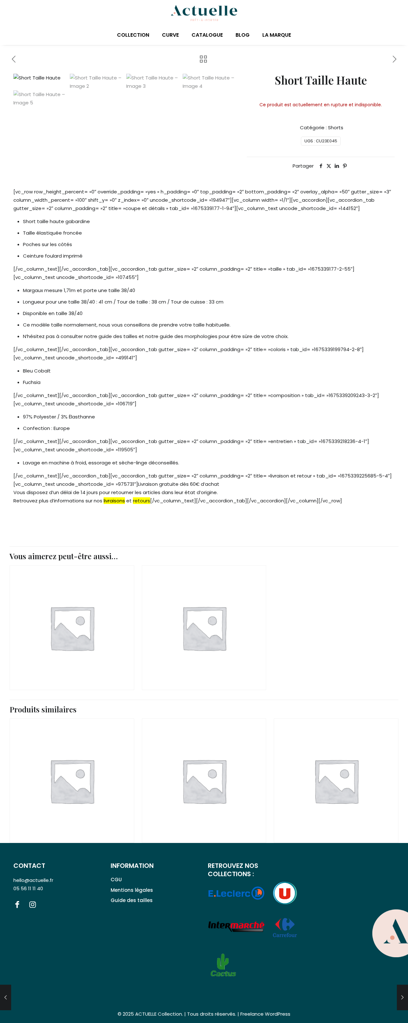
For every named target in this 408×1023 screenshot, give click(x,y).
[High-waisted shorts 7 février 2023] (402, 997)
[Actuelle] (204, 13)
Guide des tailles (132, 900)
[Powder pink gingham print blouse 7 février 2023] (5, 997)
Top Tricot (39, 660)
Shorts (335, 127)
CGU (116, 879)
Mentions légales (132, 890)
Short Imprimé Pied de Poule (330, 813)
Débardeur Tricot (182, 660)
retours (141, 500)
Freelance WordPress (265, 1014)
